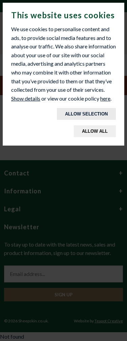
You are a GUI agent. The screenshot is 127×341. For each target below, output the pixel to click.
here (105, 98)
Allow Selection (86, 113)
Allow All (95, 131)
